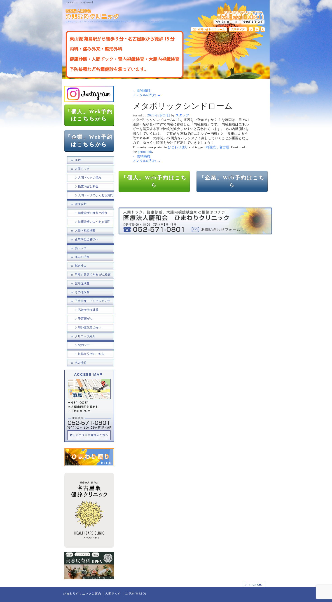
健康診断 (81, 204)
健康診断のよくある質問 (94, 221)
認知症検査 (82, 283)
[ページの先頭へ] (256, 584)
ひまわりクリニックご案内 (82, 593)
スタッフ (182, 115)
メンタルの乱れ (147, 95)
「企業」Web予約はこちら (232, 181)
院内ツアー (85, 345)
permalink (145, 151)
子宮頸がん (85, 318)
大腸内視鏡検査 (85, 230)
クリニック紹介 (85, 336)
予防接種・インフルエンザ (92, 301)
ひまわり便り (178, 147)
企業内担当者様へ (86, 239)
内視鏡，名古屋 (217, 147)
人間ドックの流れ (89, 177)
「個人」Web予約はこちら (154, 181)
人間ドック (82, 168)
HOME (79, 160)
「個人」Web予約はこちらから (89, 115)
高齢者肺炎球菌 (88, 310)
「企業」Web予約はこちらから (89, 140)
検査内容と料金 (88, 186)
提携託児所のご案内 (91, 354)
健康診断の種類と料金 (92, 213)
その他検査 (82, 292)
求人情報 (81, 362)
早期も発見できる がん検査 (93, 274)
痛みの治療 (82, 257)
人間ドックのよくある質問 (95, 195)
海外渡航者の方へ (89, 327)
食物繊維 (141, 90)
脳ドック (81, 248)
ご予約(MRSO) (135, 593)
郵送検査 (81, 265)
